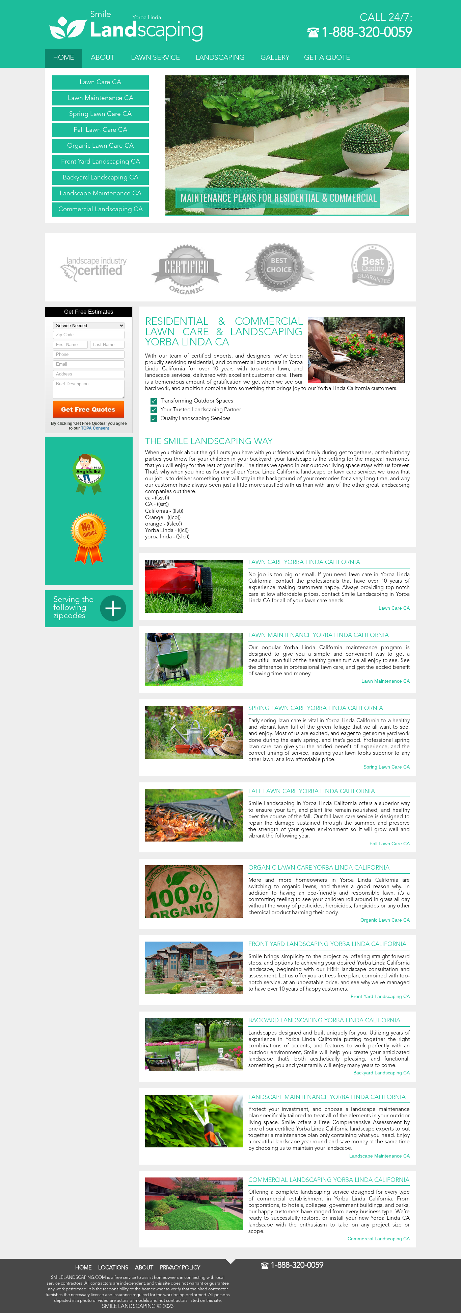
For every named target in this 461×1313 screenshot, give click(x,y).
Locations (113, 1268)
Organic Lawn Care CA (100, 146)
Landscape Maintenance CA (100, 193)
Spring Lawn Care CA (100, 114)
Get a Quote (327, 58)
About (102, 58)
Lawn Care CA (100, 82)
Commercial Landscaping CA (100, 209)
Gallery (275, 58)
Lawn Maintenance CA (100, 98)
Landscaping (220, 58)
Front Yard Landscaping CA (100, 162)
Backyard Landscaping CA (100, 177)
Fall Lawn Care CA (100, 130)
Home (63, 58)
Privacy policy (180, 1268)
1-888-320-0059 (366, 33)
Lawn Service (155, 58)
